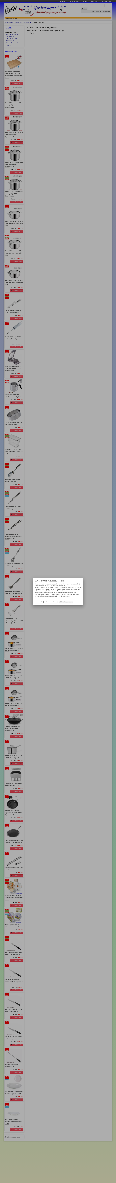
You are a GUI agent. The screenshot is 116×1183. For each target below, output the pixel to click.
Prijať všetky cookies (66, 602)
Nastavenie (39, 602)
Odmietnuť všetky (51, 602)
